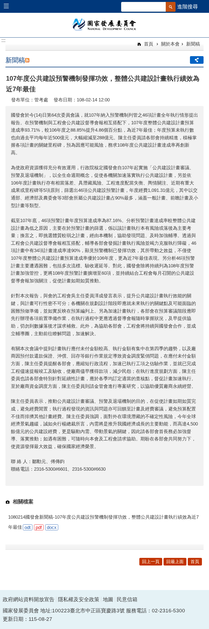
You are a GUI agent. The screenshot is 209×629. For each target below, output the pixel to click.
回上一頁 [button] (150, 561)
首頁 (148, 44)
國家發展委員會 (104, 24)
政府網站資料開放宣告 (28, 599)
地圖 (108, 599)
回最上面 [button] (175, 561)
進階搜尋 (187, 7)
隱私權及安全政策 (78, 599)
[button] (9, 7)
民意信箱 (127, 599)
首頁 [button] (194, 561)
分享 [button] (197, 60)
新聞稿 (193, 44)
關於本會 (170, 44)
